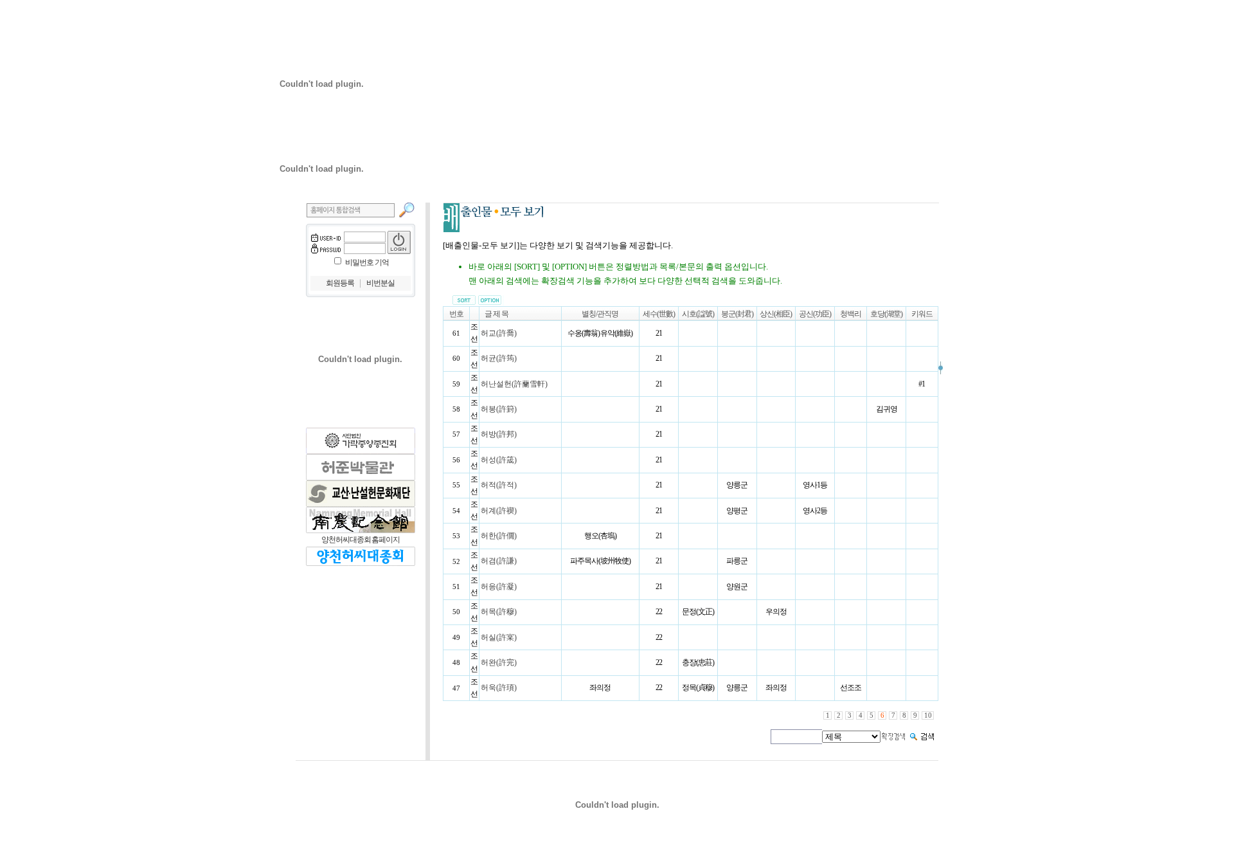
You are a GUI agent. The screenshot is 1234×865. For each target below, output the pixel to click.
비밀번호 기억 (367, 262)
